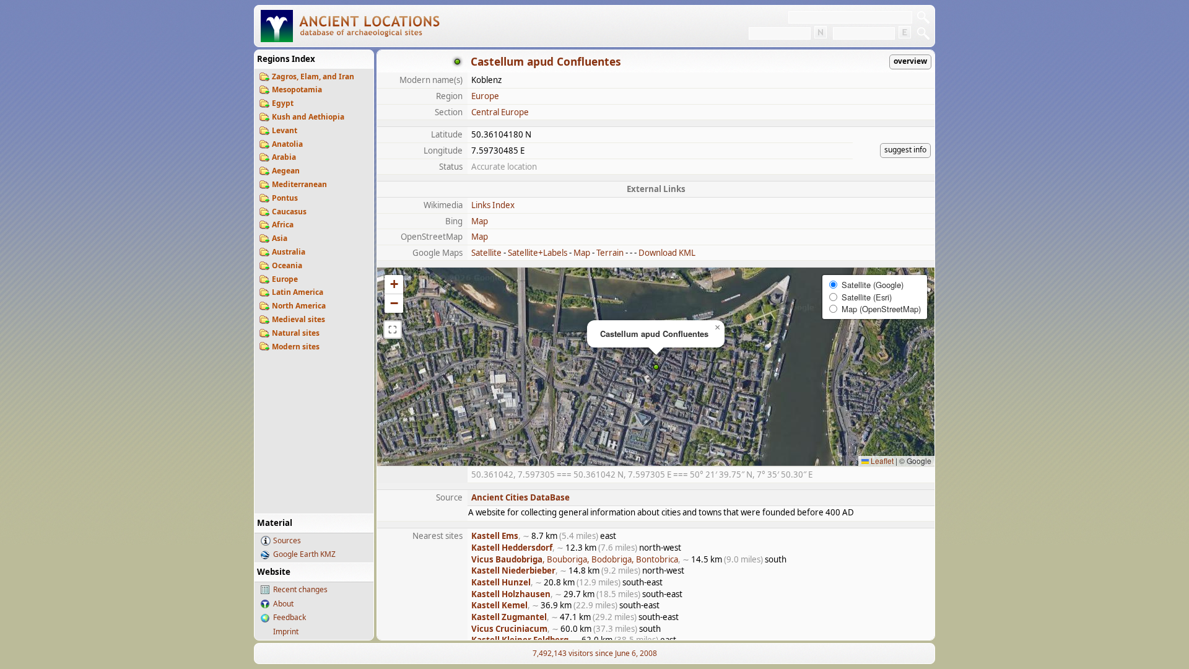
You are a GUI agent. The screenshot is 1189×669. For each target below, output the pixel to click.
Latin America (297, 292)
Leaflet (881, 460)
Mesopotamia (297, 89)
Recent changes (300, 589)
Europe (285, 279)
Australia (288, 252)
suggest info (905, 149)
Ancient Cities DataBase (520, 497)
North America (299, 305)
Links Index (493, 205)
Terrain (610, 252)
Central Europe (500, 112)
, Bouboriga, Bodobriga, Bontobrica (574, 559)
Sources (287, 540)
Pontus (285, 198)
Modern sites (296, 346)
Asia (279, 238)
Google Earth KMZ (304, 554)
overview (910, 61)
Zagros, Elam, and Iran (313, 76)
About (283, 603)
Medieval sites (298, 319)
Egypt (283, 103)
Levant (284, 130)
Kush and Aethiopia (308, 117)
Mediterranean (299, 184)
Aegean (286, 170)
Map (479, 221)
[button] (656, 367)
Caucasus (289, 211)
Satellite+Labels (537, 252)
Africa (283, 224)
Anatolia (287, 144)
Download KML (666, 252)
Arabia (284, 157)
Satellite (486, 252)
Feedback (289, 617)
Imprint (285, 631)
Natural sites (296, 333)
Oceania (287, 265)
